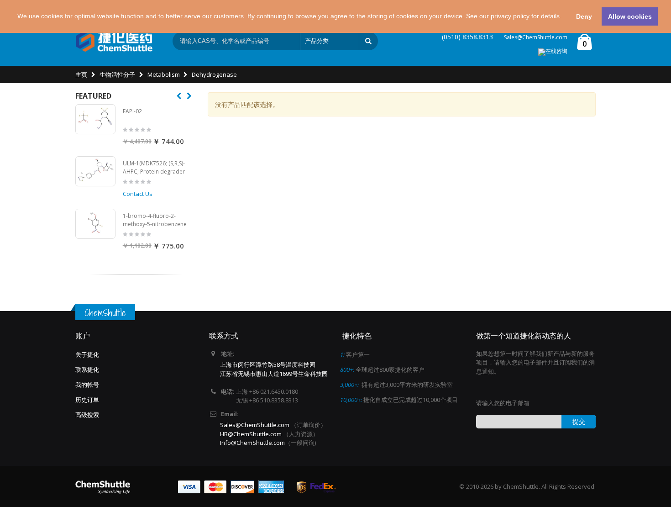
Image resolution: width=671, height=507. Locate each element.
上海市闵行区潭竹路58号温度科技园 (267, 364)
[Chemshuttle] (114, 41)
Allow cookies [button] (630, 16)
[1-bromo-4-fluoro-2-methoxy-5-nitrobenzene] (95, 224)
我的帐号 (87, 384)
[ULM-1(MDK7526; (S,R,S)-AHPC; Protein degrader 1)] (95, 171)
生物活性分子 (117, 74)
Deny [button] (584, 16)
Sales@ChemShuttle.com (535, 37)
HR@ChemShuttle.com (251, 434)
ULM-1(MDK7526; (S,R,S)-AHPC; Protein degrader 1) (154, 171)
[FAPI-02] (95, 119)
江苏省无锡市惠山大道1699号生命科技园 (274, 374)
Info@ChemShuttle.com (252, 442)
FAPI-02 (132, 111)
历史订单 (87, 400)
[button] (564, 17)
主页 (81, 74)
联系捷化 (87, 369)
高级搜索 (87, 415)
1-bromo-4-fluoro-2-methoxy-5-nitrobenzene (155, 220)
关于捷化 (87, 354)
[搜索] (368, 41)
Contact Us (137, 194)
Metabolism (163, 74)
